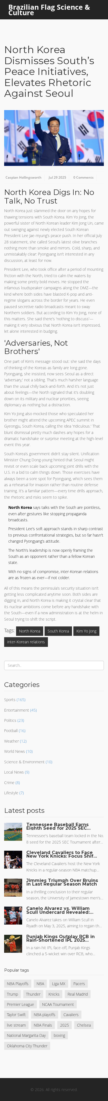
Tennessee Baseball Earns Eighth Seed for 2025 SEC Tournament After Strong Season (57, 826)
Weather (11, 741)
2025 (64, 1025)
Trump (12, 994)
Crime (9, 782)
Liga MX (58, 983)
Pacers (79, 983)
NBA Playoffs (18, 983)
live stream (16, 1025)
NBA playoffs (44, 1014)
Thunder (33, 994)
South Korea (58, 631)
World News (14, 751)
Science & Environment (24, 761)
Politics (10, 720)
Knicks (54, 994)
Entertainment (16, 710)
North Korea (29, 631)
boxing (59, 1035)
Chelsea (84, 1025)
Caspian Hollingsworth (24, 177)
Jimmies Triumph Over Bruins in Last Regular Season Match (62, 882)
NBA (40, 983)
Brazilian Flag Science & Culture (49, 9)
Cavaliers (71, 1014)
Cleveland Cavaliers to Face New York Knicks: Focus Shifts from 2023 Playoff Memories (62, 854)
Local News (14, 772)
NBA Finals (43, 1025)
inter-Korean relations (26, 641)
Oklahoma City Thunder (27, 1045)
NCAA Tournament (58, 1004)
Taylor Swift (16, 1014)
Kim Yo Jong (86, 631)
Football (11, 730)
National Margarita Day (26, 1035)
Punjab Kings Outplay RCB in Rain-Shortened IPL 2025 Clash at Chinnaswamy (60, 938)
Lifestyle (11, 792)
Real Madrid (78, 994)
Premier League (20, 1004)
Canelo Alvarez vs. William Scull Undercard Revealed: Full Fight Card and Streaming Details (58, 910)
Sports (10, 699)
